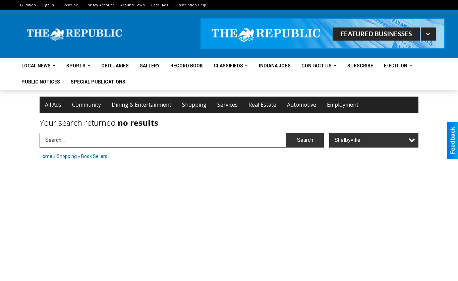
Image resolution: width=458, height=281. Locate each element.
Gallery (149, 65)
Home (46, 156)
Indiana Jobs (275, 65)
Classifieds (228, 65)
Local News (36, 65)
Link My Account (99, 4)
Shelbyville (347, 140)
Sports (75, 65)
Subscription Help (190, 4)
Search (305, 140)
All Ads (53, 104)
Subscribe (69, 4)
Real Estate (262, 104)
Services (227, 104)
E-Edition (28, 4)
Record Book (186, 65)
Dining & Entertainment (141, 104)
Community (86, 104)
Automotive (301, 104)
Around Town (132, 4)
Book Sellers (94, 156)
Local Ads (159, 4)
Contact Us (316, 65)
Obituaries (115, 65)
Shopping (194, 104)
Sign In (48, 4)
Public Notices (40, 82)
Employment (342, 104)
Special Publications (98, 82)
